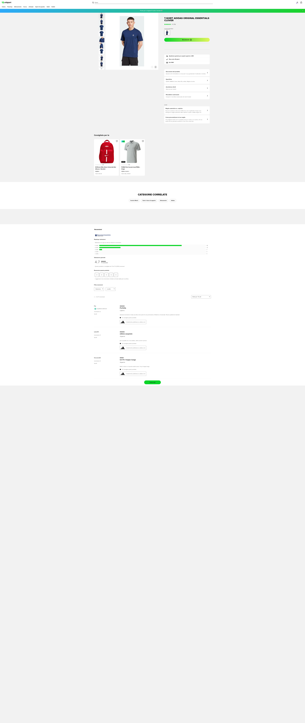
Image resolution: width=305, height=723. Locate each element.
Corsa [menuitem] (25, 6)
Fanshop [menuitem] (9, 6)
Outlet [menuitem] (53, 6)
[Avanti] (101, 69)
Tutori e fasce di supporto (149, 200)
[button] (101, 21)
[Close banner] (303, 11)
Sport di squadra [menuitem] (40, 6)
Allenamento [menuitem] (17, 6)
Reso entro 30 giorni (174, 59)
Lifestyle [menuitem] (31, 6)
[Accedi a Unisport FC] (297, 2)
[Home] (6, 2)
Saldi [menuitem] (48, 6)
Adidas (173, 200)
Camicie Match (134, 200)
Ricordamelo (185, 39)
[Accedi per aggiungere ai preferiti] (117, 141)
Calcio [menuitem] (3, 6)
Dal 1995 (171, 62)
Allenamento (163, 200)
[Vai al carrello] (301, 2)
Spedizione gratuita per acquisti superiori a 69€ (181, 56)
